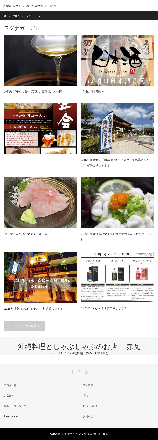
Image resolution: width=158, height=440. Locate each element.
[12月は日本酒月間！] (117, 60)
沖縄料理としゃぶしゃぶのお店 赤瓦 (79, 346)
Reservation (11, 416)
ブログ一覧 (10, 385)
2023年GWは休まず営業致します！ (104, 308)
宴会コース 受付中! (15, 406)
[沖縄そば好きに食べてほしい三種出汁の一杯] (40, 60)
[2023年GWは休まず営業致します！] (117, 277)
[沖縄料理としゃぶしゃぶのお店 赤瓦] (73, 6)
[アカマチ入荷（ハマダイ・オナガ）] (40, 202)
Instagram (79, 371)
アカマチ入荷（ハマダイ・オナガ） (27, 234)
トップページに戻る (27, 326)
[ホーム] (5, 12)
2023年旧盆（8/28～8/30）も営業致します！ (33, 308)
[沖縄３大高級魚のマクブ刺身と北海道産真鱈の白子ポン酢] (117, 202)
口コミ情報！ (90, 406)
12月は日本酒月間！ (94, 91)
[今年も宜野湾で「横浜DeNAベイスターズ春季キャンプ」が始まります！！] (117, 128)
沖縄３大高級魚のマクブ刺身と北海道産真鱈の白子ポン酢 (117, 236)
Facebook (72, 371)
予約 (85, 395)
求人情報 (88, 385)
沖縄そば (88, 416)
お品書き (9, 395)
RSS (86, 371)
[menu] (152, 6)
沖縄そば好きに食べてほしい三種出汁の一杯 (33, 91)
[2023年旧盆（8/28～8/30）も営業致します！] (40, 277)
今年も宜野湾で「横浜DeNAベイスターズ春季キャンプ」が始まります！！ (115, 162)
